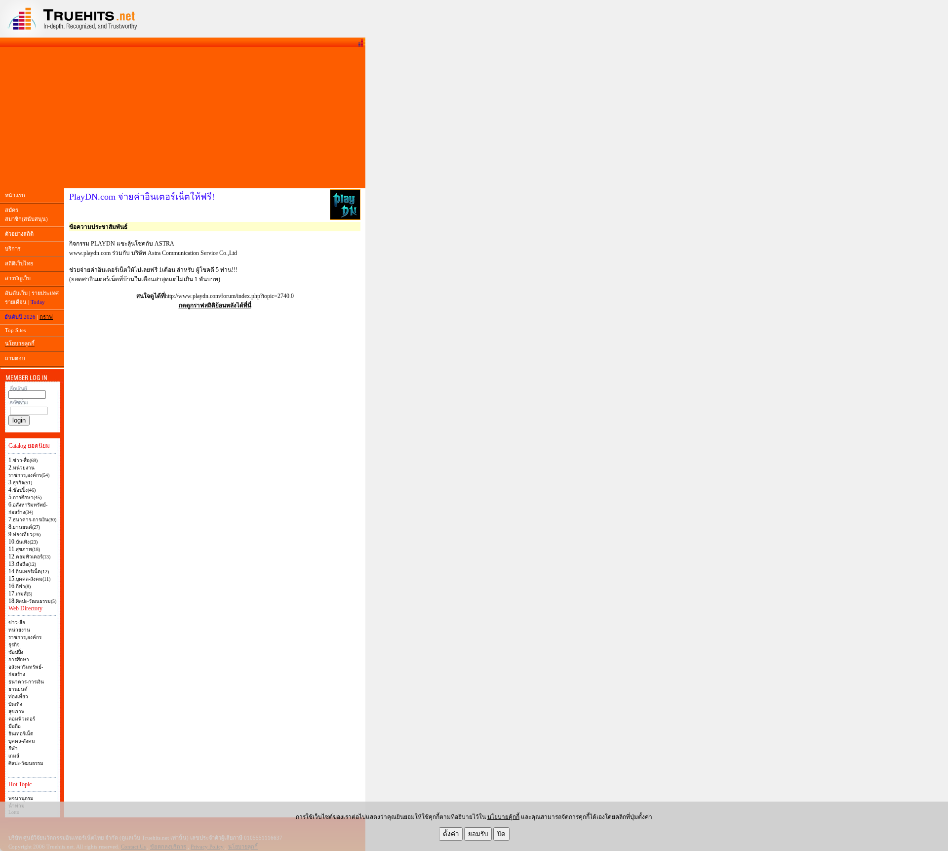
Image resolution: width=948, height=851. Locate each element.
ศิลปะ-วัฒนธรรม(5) (36, 601)
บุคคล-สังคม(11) (33, 579)
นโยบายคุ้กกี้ (503, 816)
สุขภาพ (16, 711)
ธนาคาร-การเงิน (26, 681)
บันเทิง (15, 704)
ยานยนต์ (18, 689)
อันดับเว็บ (16, 293)
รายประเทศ (45, 293)
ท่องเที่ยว (18, 696)
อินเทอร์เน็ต (21, 733)
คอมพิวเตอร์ (21, 719)
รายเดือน (16, 302)
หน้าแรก (15, 195)
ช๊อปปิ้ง (15, 652)
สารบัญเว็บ (18, 278)
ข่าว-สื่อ (16, 622)
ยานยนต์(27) (26, 527)
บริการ (13, 249)
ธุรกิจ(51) (22, 482)
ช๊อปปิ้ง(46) (24, 490)
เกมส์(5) (24, 593)
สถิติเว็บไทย (19, 263)
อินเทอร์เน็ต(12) (32, 571)
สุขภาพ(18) (28, 549)
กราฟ (46, 317)
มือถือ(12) (26, 564)
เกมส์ (13, 756)
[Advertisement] (182, 117)
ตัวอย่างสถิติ (19, 234)
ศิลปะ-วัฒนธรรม (25, 763)
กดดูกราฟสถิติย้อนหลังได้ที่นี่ (215, 305)
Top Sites (15, 330)
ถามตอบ (15, 358)
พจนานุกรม (21, 798)
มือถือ (14, 726)
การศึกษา (18, 659)
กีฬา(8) (23, 586)
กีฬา (13, 748)
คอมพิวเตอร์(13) (33, 556)
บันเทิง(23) (27, 542)
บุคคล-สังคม (21, 741)
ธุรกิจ (14, 644)
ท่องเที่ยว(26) (26, 534)
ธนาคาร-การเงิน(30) (34, 519)
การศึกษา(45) (27, 497)
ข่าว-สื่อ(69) (25, 460)
